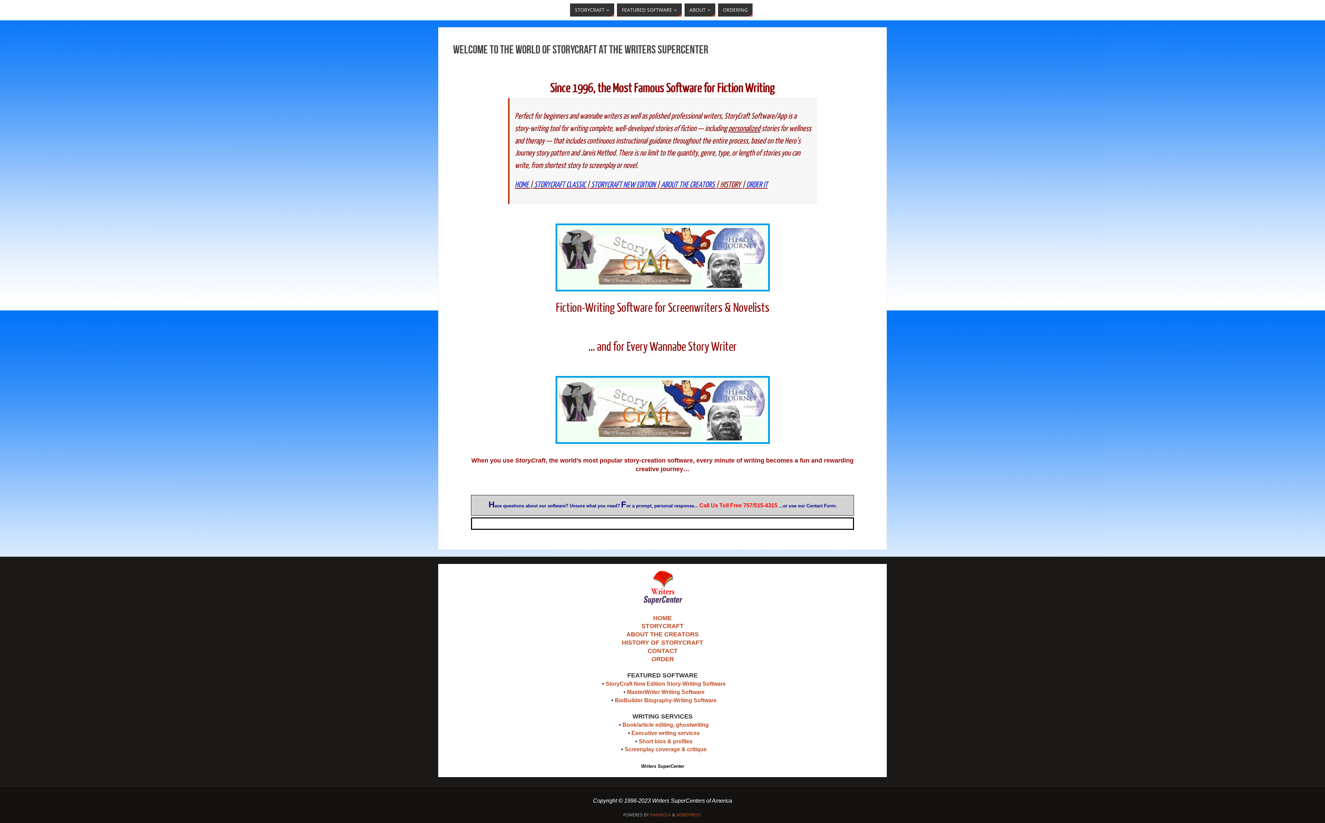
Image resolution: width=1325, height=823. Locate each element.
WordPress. (689, 815)
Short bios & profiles (666, 741)
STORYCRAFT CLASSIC (560, 184)
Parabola (660, 815)
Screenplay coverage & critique (666, 749)
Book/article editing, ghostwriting (665, 725)
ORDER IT (757, 184)
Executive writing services (665, 733)
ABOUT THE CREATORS (688, 184)
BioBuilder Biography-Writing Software (666, 700)
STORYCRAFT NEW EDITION (623, 184)
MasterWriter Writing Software (666, 692)
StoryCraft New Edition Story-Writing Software (666, 684)
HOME (522, 184)
